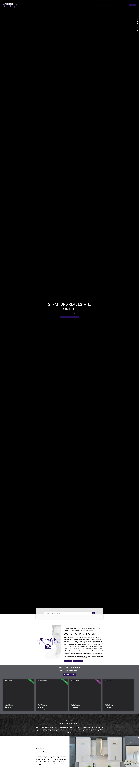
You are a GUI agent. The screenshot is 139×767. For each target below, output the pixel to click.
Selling (120, 5)
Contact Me (132, 5)
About (125, 5)
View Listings (78, 660)
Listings (103, 5)
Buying (115, 5)
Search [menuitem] (99, 5)
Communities (110, 5)
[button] (132, 5)
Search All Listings (69, 674)
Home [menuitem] (95, 5)
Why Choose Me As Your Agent (69, 317)
